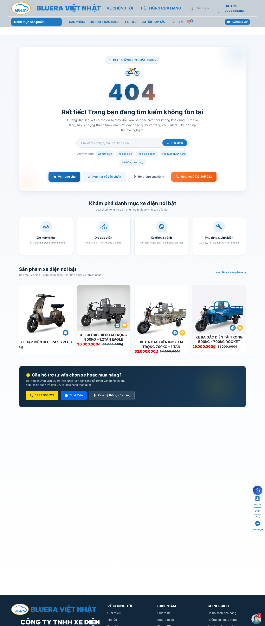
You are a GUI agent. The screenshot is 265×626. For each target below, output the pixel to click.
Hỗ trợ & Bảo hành (105, 22)
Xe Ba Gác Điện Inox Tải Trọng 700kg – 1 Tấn (161, 344)
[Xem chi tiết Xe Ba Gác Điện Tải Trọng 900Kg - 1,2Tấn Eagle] (117, 325)
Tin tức (112, 620)
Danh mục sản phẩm (29, 22)
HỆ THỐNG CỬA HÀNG (161, 8)
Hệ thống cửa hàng (133, 162)
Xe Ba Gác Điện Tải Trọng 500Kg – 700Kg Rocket (219, 339)
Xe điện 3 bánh (147, 153)
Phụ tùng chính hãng (174, 153)
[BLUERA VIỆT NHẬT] (21, 8)
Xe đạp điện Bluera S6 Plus (46, 342)
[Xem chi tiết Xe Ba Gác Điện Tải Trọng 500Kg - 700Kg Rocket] (233, 328)
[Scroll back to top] (257, 607)
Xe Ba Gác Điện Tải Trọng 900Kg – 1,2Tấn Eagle (103, 337)
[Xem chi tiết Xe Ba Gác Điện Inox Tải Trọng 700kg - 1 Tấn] (175, 333)
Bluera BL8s (165, 620)
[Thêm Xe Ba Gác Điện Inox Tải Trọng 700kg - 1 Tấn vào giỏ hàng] (182, 333)
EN (181, 21)
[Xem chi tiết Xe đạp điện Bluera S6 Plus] (65, 333)
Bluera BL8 (164, 613)
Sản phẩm (77, 22)
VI (174, 21)
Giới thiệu (114, 613)
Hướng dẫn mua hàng (222, 620)
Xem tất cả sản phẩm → (231, 272)
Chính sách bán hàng (222, 613)
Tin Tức (131, 22)
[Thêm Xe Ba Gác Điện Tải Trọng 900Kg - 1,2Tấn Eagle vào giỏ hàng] (124, 325)
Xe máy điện (105, 153)
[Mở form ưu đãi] (257, 490)
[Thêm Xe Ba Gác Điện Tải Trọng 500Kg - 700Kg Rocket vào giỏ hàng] (240, 328)
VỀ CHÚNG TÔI (120, 8)
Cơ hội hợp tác (153, 22)
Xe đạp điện (125, 153)
